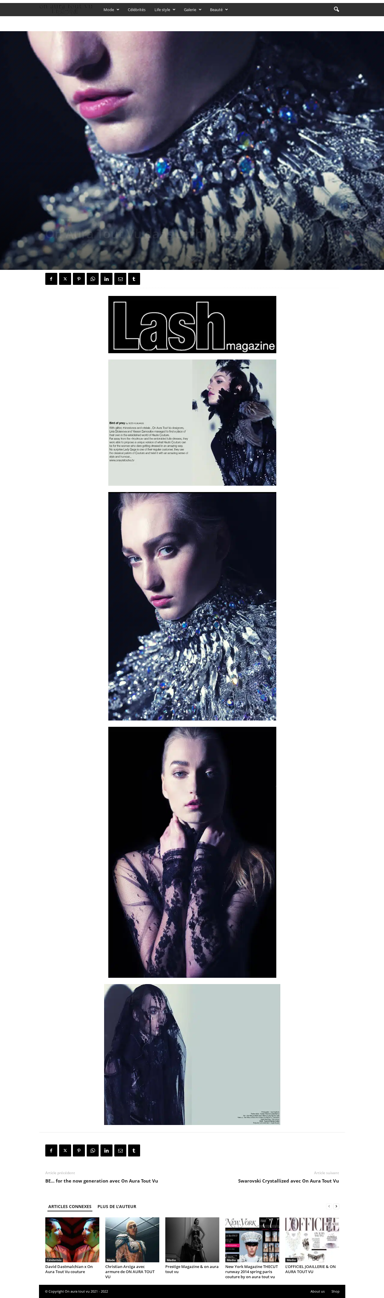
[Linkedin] (106, 279)
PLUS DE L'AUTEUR (117, 1206)
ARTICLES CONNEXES (70, 1206)
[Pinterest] (79, 279)
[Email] (120, 279)
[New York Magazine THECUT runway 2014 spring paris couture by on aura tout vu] (252, 1239)
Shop (336, 1291)
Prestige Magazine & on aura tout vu (192, 1269)
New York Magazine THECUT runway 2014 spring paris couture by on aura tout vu (251, 1271)
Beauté (216, 9)
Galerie (190, 9)
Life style (162, 9)
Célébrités (137, 9)
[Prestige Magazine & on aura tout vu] (192, 1239)
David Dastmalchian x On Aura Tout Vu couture (69, 1269)
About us (317, 1291)
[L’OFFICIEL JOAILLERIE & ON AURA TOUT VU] (312, 1239)
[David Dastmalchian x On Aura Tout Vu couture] (72, 1239)
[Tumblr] (134, 279)
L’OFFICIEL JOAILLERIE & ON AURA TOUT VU (310, 1269)
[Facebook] (51, 279)
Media (65, 220)
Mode (109, 9)
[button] (336, 9)
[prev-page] (329, 1206)
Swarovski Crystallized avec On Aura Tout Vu (288, 1181)
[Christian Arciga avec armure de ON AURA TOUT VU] (132, 1239)
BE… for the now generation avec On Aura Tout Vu (101, 1181)
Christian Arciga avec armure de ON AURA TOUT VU (129, 1271)
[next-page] (336, 1206)
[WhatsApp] (93, 279)
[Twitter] (65, 279)
